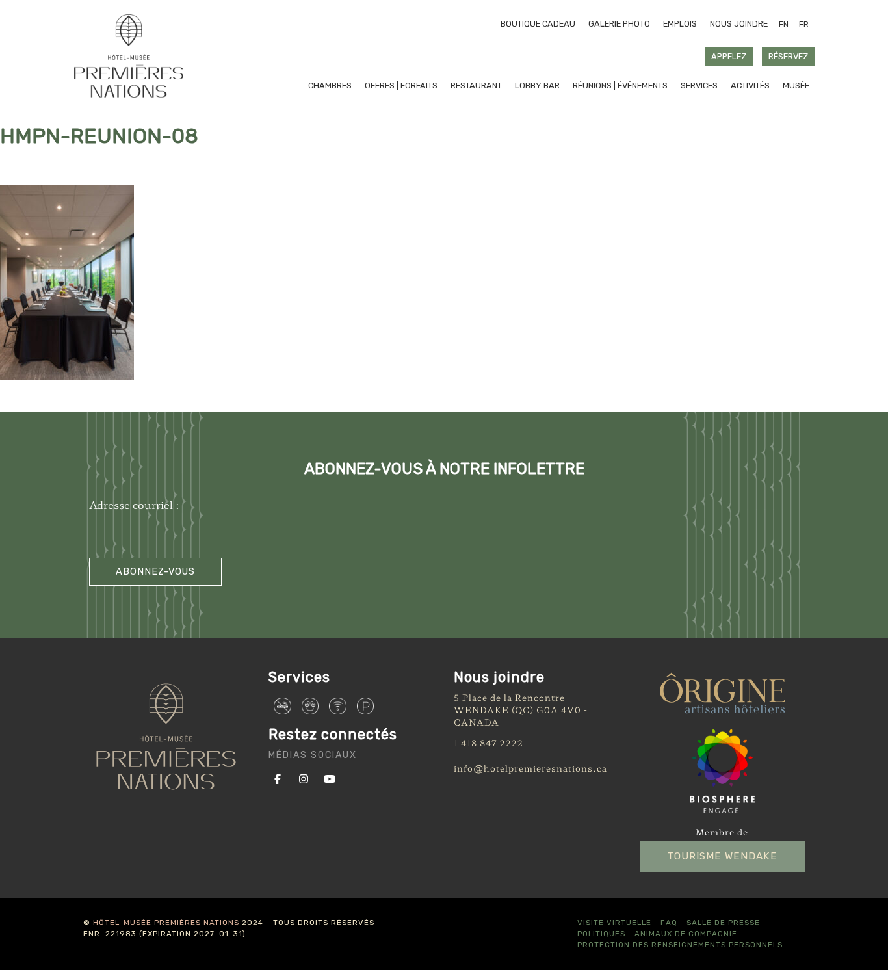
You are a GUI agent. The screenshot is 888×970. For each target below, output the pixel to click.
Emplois (680, 24)
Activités (750, 85)
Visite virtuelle (614, 922)
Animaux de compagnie (685, 933)
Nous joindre (739, 24)
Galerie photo (619, 24)
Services (699, 85)
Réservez (788, 56)
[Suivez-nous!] (280, 777)
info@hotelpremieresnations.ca (530, 768)
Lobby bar (537, 85)
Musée (796, 85)
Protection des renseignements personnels (680, 944)
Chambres (330, 85)
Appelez (728, 56)
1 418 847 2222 (488, 743)
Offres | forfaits (401, 85)
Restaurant (476, 85)
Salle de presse (723, 922)
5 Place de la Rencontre (509, 697)
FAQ (668, 922)
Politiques (601, 933)
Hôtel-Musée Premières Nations (166, 922)
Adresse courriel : (134, 504)
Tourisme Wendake (722, 856)
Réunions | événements (620, 85)
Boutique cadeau (538, 24)
